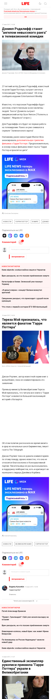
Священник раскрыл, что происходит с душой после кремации (25, 299)
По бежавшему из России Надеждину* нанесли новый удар (23, 640)
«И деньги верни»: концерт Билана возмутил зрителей (22, 291)
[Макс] (10, 235)
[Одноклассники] (27, 235)
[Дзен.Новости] (4, 235)
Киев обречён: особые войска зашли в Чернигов (23, 269)
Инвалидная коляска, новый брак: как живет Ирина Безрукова (25, 632)
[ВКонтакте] (21, 235)
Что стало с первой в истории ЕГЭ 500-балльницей (24, 306)
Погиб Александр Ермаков (14, 611)
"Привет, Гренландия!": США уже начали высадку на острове (25, 618)
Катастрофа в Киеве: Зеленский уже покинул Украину (22, 282)
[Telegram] (15, 235)
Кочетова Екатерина (11, 213)
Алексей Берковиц (10, 536)
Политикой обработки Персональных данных (19, 11)
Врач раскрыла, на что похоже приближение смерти (25, 275)
